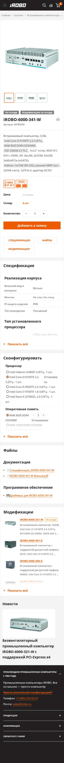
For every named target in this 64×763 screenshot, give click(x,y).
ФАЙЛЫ (47, 240)
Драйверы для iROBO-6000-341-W (31, 495)
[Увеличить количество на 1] (43, 213)
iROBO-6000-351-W (31, 519)
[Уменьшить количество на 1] (26, 213)
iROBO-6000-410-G (31, 581)
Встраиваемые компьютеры (43, 15)
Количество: (12, 213)
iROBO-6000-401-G (31, 540)
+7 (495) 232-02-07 (27, 698)
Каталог (18, 15)
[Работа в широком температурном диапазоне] (9, 184)
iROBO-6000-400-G (31, 561)
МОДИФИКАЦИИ (19, 249)
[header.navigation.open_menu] (5, 5)
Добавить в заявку (32, 225)
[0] (58, 5)
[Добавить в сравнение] (58, 119)
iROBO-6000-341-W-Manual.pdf (29, 476)
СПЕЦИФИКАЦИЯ (19, 240)
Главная (6, 15)
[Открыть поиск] (44, 5)
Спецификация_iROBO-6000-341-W (32, 470)
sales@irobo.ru (22, 704)
